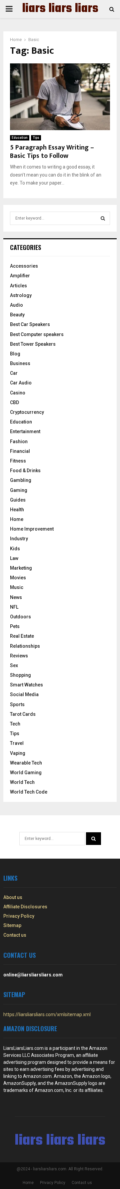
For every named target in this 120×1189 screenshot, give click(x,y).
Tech (15, 723)
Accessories (24, 266)
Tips (36, 137)
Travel (17, 743)
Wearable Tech (26, 763)
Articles (18, 285)
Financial (20, 451)
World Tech (22, 782)
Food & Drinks (25, 470)
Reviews (19, 655)
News (16, 597)
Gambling (20, 480)
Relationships (25, 646)
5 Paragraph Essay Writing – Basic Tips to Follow (52, 152)
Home (16, 519)
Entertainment (25, 431)
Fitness (18, 461)
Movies (18, 577)
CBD (14, 402)
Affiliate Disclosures (25, 906)
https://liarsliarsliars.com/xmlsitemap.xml (47, 1014)
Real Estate (22, 636)
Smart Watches (26, 684)
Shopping (20, 675)
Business (20, 363)
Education (20, 137)
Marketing (21, 568)
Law (14, 558)
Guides (18, 500)
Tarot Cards (23, 714)
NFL (14, 607)
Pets (15, 626)
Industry (19, 538)
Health (17, 509)
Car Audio (21, 382)
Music (16, 587)
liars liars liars (60, 9)
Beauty (17, 314)
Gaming (18, 490)
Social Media (24, 694)
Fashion (19, 441)
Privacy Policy (18, 916)
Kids (15, 548)
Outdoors (20, 616)
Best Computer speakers (37, 334)
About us (12, 897)
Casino (17, 392)
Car (14, 373)
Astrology (21, 295)
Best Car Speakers (30, 324)
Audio (16, 305)
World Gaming (26, 772)
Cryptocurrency (27, 412)
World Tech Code (28, 792)
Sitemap (12, 925)
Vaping (17, 753)
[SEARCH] (103, 218)
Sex (14, 665)
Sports (17, 704)
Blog (15, 353)
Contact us (14, 935)
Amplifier (20, 275)
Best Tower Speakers (33, 344)
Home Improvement (32, 529)
